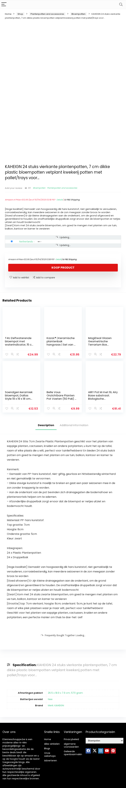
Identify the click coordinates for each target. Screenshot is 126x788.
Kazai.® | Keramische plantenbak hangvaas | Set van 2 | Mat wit (62, 343)
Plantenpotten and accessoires (47, 14)
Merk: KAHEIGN (56, 705)
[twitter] (94, 751)
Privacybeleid (71, 739)
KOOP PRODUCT (63, 268)
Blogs (47, 748)
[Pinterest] (113, 751)
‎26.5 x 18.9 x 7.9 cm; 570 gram (65, 693)
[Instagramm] (100, 751)
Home (8, 14)
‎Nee (50, 699)
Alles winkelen (52, 744)
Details (60, 199)
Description (46, 425)
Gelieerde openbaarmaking (74, 753)
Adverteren (50, 760)
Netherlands (26, 241)
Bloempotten (78, 14)
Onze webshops (50, 754)
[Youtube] (107, 751)
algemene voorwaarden (71, 745)
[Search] (121, 4)
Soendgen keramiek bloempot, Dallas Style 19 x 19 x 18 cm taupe (18, 397)
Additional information (74, 425)
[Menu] (4, 4)
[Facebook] (88, 751)
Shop (20, 14)
